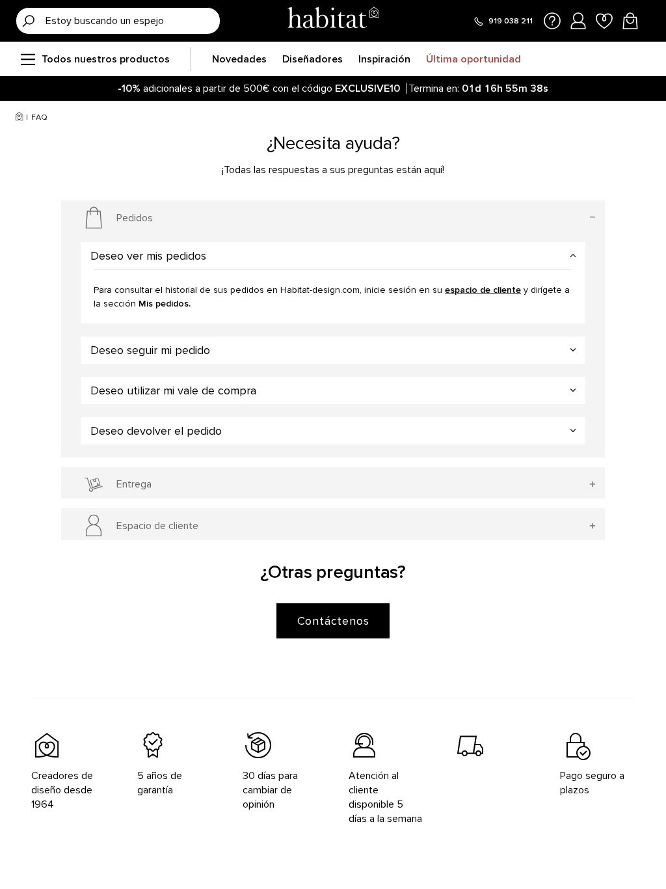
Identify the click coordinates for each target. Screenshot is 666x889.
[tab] (333, 255)
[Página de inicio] (333, 20)
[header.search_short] (28, 21)
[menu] (27, 59)
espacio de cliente (483, 289)
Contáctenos (333, 621)
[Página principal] (19, 117)
